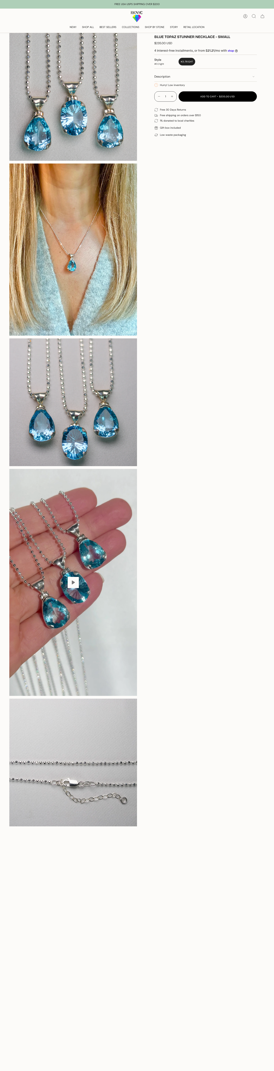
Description (162, 76)
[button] (88, 27)
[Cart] (262, 16)
